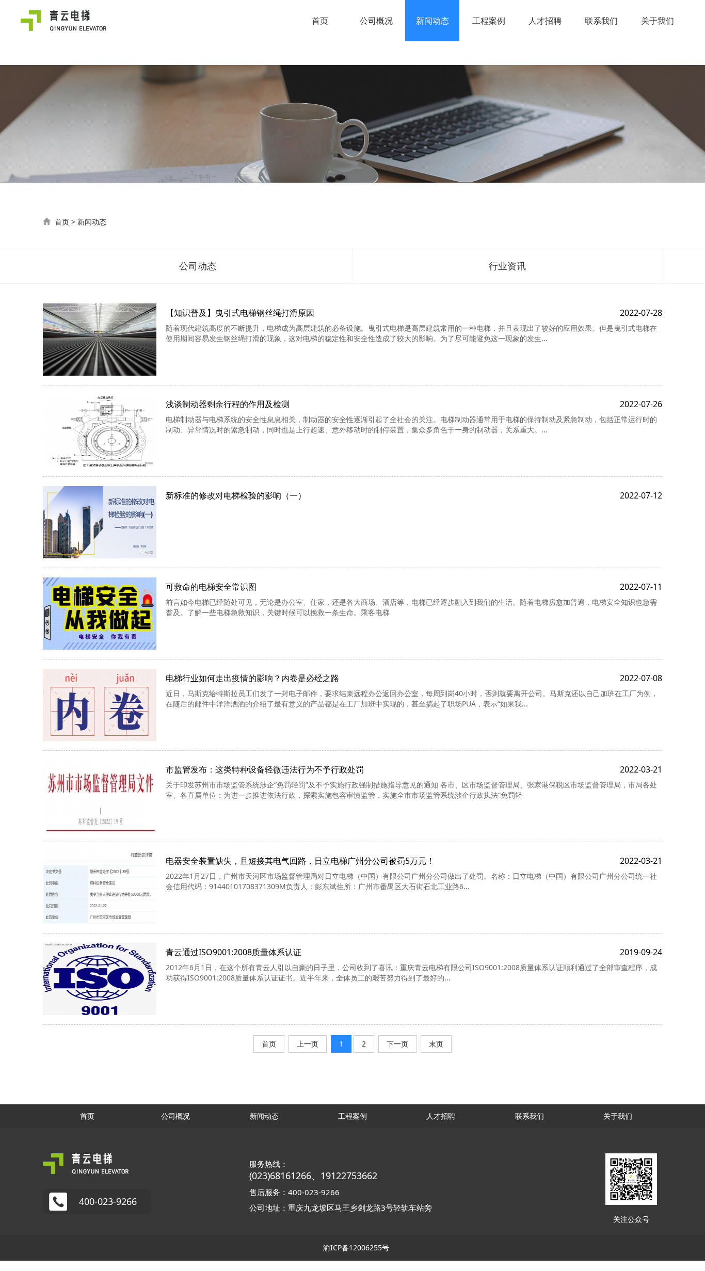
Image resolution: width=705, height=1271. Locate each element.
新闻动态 (432, 20)
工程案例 (488, 20)
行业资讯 (507, 266)
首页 (320, 20)
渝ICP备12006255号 (356, 1247)
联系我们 (601, 20)
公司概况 (376, 20)
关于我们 (657, 20)
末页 (436, 1044)
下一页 (397, 1044)
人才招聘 (545, 20)
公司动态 (197, 266)
